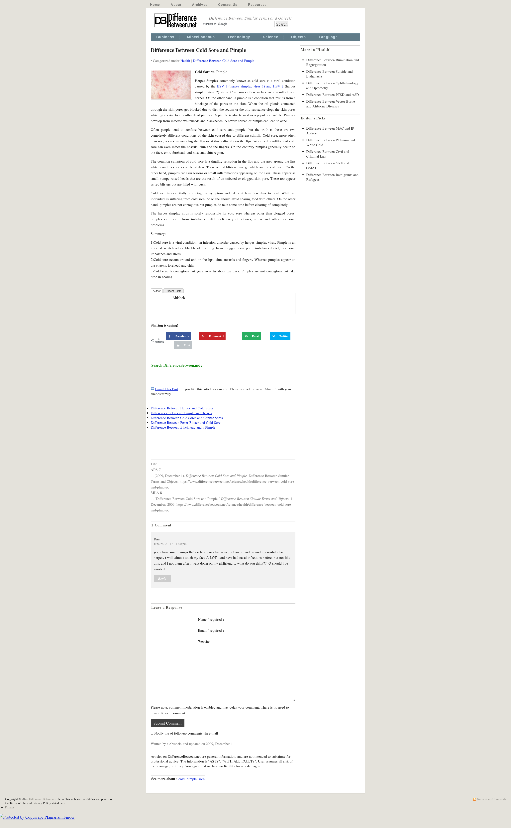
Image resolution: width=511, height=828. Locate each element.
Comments (499, 799)
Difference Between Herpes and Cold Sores (182, 408)
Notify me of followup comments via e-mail (186, 733)
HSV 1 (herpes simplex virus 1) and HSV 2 (250, 86)
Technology (239, 37)
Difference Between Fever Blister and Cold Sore (186, 422)
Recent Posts (173, 290)
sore (202, 778)
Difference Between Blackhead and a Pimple (183, 427)
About (176, 4)
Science (270, 37)
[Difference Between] (176, 27)
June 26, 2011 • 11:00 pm (170, 544)
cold (181, 778)
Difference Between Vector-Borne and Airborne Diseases (330, 103)
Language (328, 37)
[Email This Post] (152, 388)
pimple (192, 778)
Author (156, 290)
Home (155, 4)
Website (204, 641)
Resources (257, 4)
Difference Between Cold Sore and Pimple (223, 60)
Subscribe (483, 799)
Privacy (10, 807)
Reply (162, 578)
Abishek (178, 297)
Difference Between (41, 799)
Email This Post (166, 388)
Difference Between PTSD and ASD (332, 94)
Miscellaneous (201, 37)
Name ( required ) (211, 619)
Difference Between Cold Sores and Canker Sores (187, 417)
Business (165, 37)
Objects (298, 37)
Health (185, 60)
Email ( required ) (211, 630)
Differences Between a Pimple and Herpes (181, 412)
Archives (199, 4)
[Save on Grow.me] (238, 336)
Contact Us (227, 4)
